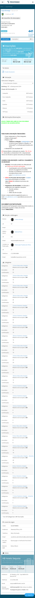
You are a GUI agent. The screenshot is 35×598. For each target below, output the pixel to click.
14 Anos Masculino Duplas (20, 356)
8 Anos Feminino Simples (20, 466)
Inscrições (15, 39)
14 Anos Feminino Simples (20, 315)
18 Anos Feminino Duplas (20, 416)
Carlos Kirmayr (19, 219)
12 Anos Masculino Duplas (20, 346)
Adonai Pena (18, 232)
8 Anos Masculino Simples (20, 426)
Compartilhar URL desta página (11, 18)
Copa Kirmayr (9, 6)
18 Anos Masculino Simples (20, 295)
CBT (13, 14)
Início (1, 6)
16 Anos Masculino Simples (20, 285)
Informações (5, 39)
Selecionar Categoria (7, 80)
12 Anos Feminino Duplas (20, 386)
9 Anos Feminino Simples (20, 476)
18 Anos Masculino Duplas (20, 376)
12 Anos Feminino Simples (20, 305)
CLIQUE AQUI (25, 141)
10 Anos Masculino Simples (20, 446)
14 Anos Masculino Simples (20, 275)
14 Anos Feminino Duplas (20, 396)
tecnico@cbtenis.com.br (19, 175)
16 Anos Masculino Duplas (20, 366)
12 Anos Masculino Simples (20, 265)
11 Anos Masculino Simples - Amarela (23, 456)
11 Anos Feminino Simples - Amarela (23, 496)
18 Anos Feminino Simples (20, 336)
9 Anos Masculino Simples (20, 436)
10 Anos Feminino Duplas (20, 506)
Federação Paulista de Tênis (23, 245)
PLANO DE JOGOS (10, 72)
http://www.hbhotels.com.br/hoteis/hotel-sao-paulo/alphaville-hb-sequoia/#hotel (15, 561)
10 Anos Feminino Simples (20, 486)
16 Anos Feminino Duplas (20, 406)
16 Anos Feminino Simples (20, 326)
